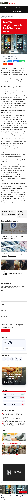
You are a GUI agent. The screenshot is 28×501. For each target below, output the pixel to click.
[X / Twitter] (8, 359)
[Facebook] (4, 359)
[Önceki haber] (20, 369)
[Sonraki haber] (23, 369)
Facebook (16, 61)
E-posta (4, 310)
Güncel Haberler (9, 7)
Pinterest (10, 63)
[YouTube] (16, 359)
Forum (8, 11)
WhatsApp (22, 61)
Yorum (3, 290)
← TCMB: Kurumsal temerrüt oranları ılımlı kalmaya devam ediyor (8, 213)
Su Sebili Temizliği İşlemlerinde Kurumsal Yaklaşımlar (12, 416)
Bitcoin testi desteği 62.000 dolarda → (21, 214)
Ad (2, 304)
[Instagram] (12, 359)
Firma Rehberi (19, 7)
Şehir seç (6, 345)
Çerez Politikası (17, 11)
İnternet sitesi (5, 316)
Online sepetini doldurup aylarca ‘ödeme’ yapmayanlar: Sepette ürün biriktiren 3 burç (13, 413)
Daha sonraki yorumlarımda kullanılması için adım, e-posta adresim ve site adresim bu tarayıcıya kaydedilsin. (13, 326)
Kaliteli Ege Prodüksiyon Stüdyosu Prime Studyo (14, 421)
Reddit (5, 63)
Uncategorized (9, 16)
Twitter (9, 61)
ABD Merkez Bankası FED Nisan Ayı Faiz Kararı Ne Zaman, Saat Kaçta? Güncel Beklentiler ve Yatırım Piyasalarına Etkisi (14, 424)
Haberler (3, 16)
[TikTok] (20, 359)
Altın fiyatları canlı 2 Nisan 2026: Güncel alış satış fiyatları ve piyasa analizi (13, 419)
